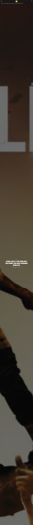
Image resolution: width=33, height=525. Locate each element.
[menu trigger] (1, 1)
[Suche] (31, 1)
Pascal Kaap (14, 267)
